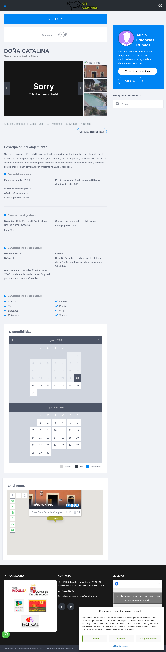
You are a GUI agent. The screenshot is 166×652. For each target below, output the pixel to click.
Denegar (121, 638)
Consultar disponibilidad (91, 131)
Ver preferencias (148, 638)
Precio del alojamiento (20, 174)
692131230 (68, 590)
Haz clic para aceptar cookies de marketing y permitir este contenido (137, 598)
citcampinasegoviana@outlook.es (79, 596)
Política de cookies (120, 646)
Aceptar (95, 638)
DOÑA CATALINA (42, 505)
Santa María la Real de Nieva (21, 56)
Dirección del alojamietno (22, 215)
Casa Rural (36, 123)
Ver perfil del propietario (137, 71)
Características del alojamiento (25, 247)
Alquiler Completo (14, 123)
